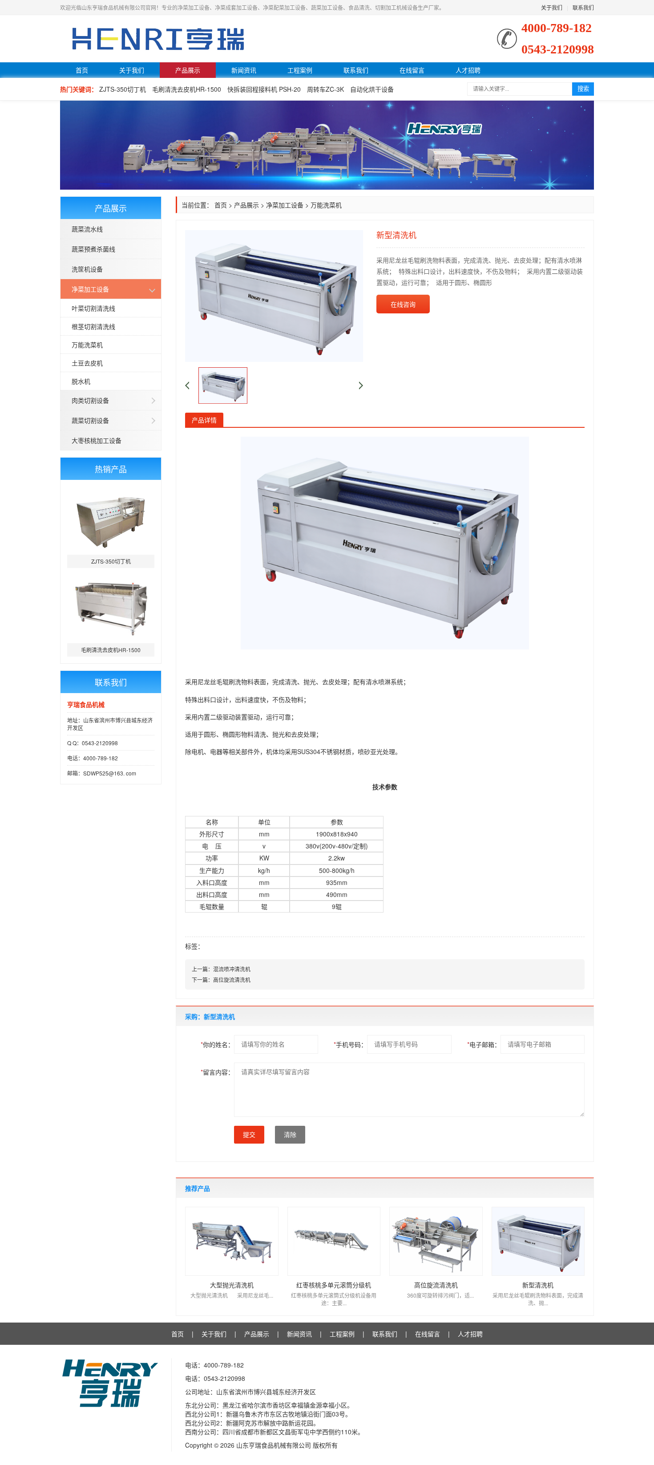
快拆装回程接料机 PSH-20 (264, 89)
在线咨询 (403, 304)
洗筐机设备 (87, 268)
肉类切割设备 (90, 400)
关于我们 (551, 7)
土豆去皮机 (87, 362)
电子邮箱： (484, 1044)
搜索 (583, 88)
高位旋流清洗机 (231, 979)
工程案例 (299, 69)
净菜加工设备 (90, 288)
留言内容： (217, 1071)
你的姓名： (217, 1044)
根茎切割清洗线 (93, 326)
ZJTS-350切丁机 (122, 89)
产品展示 (187, 69)
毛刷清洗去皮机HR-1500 (186, 89)
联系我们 (583, 7)
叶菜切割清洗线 (93, 308)
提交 (249, 1134)
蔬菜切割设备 (90, 420)
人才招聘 (468, 69)
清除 (290, 1134)
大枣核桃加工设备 (96, 440)
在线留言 (412, 69)
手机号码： (350, 1044)
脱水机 (81, 381)
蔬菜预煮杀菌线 (93, 248)
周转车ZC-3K (325, 89)
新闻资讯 (243, 69)
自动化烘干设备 (372, 89)
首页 (82, 69)
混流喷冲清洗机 (231, 969)
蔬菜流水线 (87, 228)
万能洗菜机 (87, 344)
